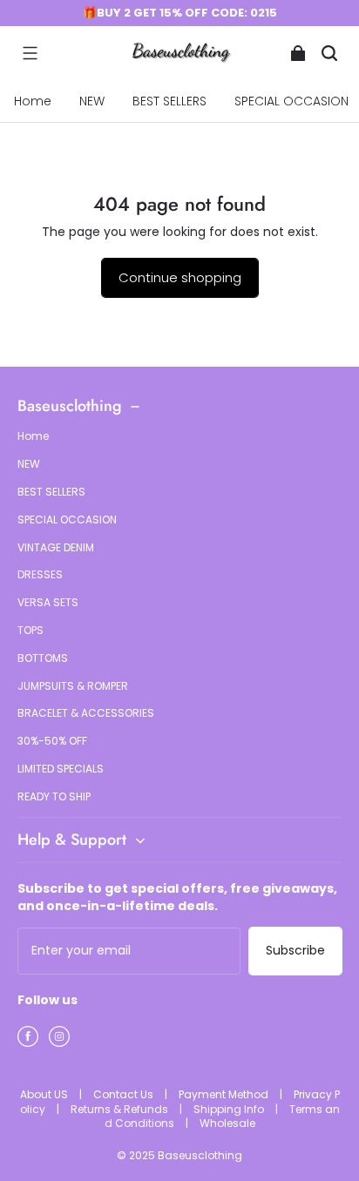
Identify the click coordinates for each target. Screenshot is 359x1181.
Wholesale (227, 1123)
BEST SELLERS (169, 101)
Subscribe (295, 950)
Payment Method (225, 1094)
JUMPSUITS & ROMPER (72, 686)
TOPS (30, 631)
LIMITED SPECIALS (60, 769)
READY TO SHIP (54, 797)
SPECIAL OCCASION (67, 520)
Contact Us (124, 1094)
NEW (92, 101)
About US (45, 1094)
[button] (29, 53)
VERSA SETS (47, 603)
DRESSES (40, 575)
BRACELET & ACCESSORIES (85, 713)
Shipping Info (230, 1109)
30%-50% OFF (52, 741)
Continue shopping (180, 277)
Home (32, 101)
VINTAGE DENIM (55, 548)
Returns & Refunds (121, 1109)
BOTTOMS (42, 658)
